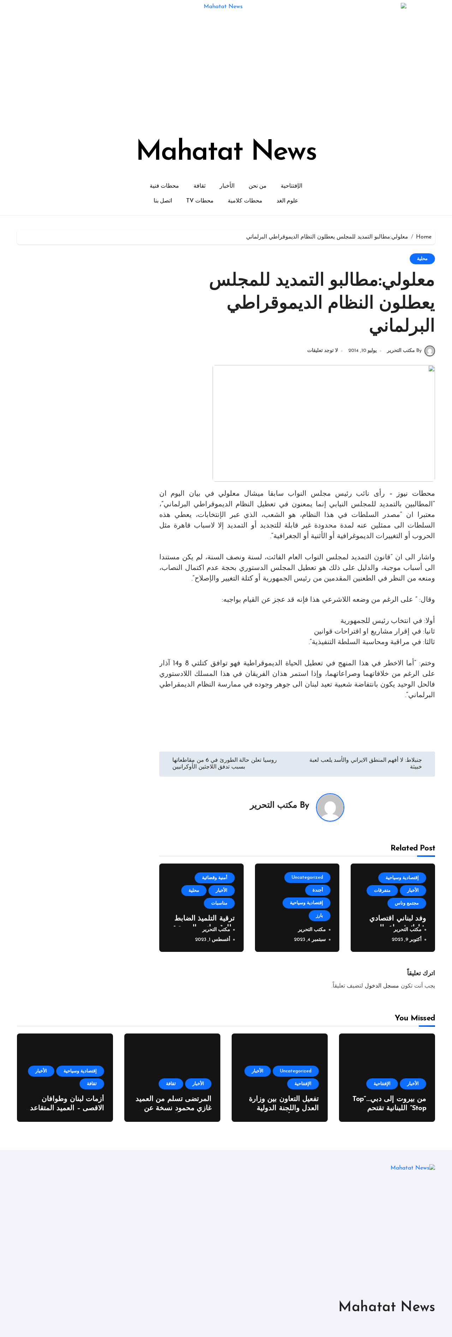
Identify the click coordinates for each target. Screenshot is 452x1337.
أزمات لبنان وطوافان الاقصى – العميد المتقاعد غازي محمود (67, 1108)
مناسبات (219, 903)
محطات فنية (164, 186)
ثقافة (200, 186)
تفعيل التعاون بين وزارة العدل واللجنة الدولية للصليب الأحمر (284, 1108)
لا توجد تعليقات (322, 350)
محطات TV (200, 201)
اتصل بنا (163, 201)
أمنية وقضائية (214, 878)
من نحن (258, 186)
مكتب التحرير (273, 805)
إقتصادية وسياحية (402, 878)
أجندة (318, 890)
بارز (319, 915)
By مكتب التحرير (404, 350)
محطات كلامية (245, 201)
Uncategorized (307, 877)
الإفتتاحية (291, 186)
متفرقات (382, 890)
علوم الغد (287, 201)
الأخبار (227, 186)
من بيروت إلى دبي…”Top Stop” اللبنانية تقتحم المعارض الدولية (389, 1108)
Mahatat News (226, 153)
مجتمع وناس (407, 903)
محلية (422, 259)
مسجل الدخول (382, 986)
